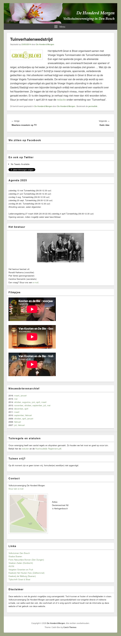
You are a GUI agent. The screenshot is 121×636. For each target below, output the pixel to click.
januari (24, 395)
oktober (17, 402)
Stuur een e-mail (16, 488)
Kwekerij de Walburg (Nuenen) (22, 576)
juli (44, 405)
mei (15, 398)
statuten (25, 448)
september (37, 405)
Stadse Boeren (15, 556)
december (18, 408)
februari (28, 415)
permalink (93, 106)
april (38, 402)
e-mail (35, 282)
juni (33, 402)
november (18, 405)
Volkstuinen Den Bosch (19, 553)
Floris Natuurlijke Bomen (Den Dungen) (26, 559)
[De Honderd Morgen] (60, 22)
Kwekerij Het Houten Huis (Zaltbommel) (26, 572)
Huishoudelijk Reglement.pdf (48, 448)
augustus (26, 402)
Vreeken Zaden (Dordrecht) (21, 562)
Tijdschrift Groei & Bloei (19, 579)
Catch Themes (69, 627)
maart (16, 395)
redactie (61, 99)
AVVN (11, 566)
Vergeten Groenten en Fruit (21, 569)
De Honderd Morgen (45, 44)
